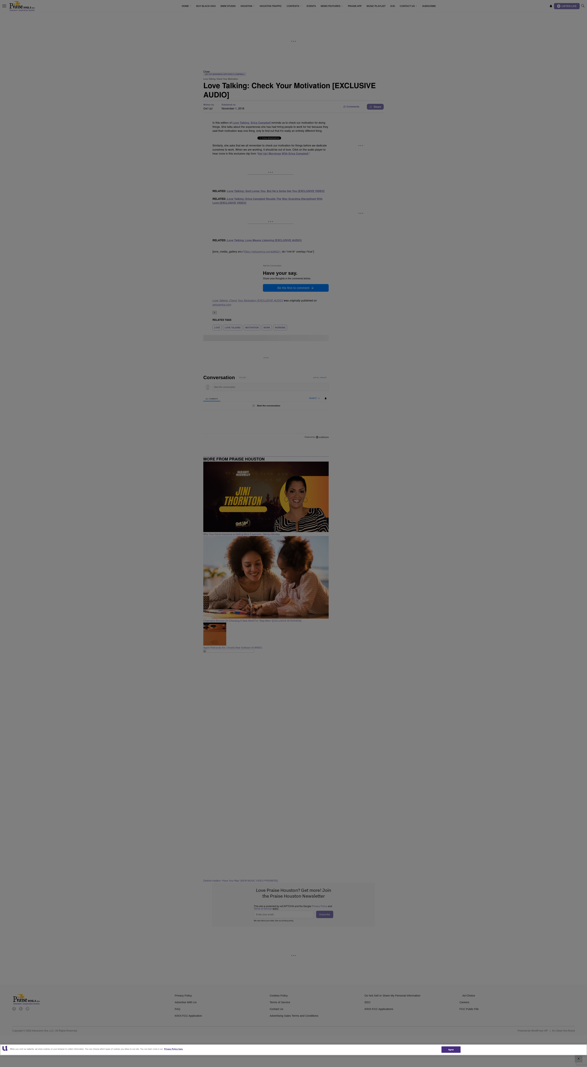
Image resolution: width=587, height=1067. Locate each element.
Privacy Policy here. (173, 1048)
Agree (451, 1049)
